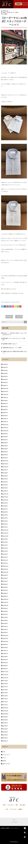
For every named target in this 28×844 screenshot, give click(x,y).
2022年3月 (5, 521)
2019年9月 (5, 608)
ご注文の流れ (22, 805)
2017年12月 (5, 671)
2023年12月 (5, 460)
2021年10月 (5, 536)
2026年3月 (5, 379)
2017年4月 (5, 695)
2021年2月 (5, 560)
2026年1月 (5, 385)
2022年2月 (5, 524)
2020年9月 (5, 575)
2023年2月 (5, 487)
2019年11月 (5, 602)
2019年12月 (5, 599)
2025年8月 (5, 400)
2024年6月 (5, 442)
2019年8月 (5, 611)
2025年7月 (5, 403)
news (4, 12)
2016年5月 (5, 728)
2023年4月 (5, 481)
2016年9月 (5, 716)
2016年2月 (5, 737)
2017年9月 (5, 680)
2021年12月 (5, 530)
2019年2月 (5, 629)
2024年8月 (5, 436)
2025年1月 (5, 421)
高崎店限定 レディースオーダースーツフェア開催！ (14, 339)
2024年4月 (5, 448)
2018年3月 (5, 662)
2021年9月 (5, 539)
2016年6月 (5, 725)
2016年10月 (5, 713)
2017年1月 (5, 704)
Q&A (7, 809)
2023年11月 (5, 463)
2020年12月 (5, 566)
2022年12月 (5, 494)
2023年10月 (5, 466)
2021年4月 (5, 554)
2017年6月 (5, 689)
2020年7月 (5, 581)
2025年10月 (5, 394)
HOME (4, 805)
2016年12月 (5, 707)
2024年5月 (5, 445)
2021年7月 (5, 545)
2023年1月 (5, 491)
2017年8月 (5, 683)
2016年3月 (5, 734)
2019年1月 (5, 632)
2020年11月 (5, 569)
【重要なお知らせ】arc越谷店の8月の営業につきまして (15, 352)
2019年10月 (5, 605)
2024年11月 (5, 427)
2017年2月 (5, 701)
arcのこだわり (11, 805)
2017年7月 (5, 686)
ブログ (16, 12)
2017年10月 (5, 677)
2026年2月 (5, 382)
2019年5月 (5, 620)
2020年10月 (5, 572)
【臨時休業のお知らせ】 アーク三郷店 (12, 347)
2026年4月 (5, 376)
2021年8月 (5, 542)
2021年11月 (5, 533)
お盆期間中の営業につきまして (10, 343)
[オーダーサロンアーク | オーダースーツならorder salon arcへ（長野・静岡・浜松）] (6, 4)
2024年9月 (5, 433)
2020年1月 (5, 596)
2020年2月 (5, 593)
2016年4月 (5, 731)
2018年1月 (5, 668)
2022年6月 (5, 512)
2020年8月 (5, 578)
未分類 (4, 760)
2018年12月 (5, 635)
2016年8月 (5, 719)
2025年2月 (5, 418)
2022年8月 (5, 506)
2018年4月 (5, 659)
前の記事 (9, 316)
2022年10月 (5, 500)
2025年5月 (5, 409)
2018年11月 (5, 638)
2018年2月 (5, 665)
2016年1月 (5, 741)
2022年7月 (5, 509)
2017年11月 (5, 674)
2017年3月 (5, 698)
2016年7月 (5, 722)
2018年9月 (5, 644)
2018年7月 (5, 650)
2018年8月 (5, 647)
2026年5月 (5, 373)
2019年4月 (5, 623)
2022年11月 (5, 497)
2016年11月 (5, 710)
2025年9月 (5, 397)
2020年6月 (5, 584)
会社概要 (2, 828)
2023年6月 (5, 475)
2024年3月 (5, 451)
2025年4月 (5, 412)
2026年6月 (5, 370)
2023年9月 (5, 469)
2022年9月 (5, 503)
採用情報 (7, 828)
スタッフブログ (13, 809)
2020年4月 (5, 590)
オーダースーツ (10, 12)
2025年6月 (5, 406)
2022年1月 (5, 527)
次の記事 (19, 316)
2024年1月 (5, 457)
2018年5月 (5, 656)
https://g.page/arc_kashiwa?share (10, 302)
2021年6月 (5, 548)
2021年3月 (5, 557)
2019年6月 (5, 617)
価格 (17, 805)
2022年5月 (5, 515)
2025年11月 (5, 391)
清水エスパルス (6, 763)
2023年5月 (5, 478)
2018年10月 (5, 641)
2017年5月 (5, 692)
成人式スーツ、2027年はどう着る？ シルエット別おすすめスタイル (14, 333)
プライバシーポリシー (14, 828)
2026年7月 (5, 367)
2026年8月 (5, 364)
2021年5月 (5, 551)
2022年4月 (5, 518)
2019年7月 (5, 614)
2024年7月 (5, 439)
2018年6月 (5, 653)
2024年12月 (5, 424)
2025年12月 (5, 388)
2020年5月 (5, 587)
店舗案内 (20, 809)
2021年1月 (5, 563)
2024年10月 (5, 430)
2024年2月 (5, 454)
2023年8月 (5, 472)
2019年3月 (5, 626)
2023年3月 (5, 484)
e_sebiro (5, 14)
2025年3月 (5, 415)
